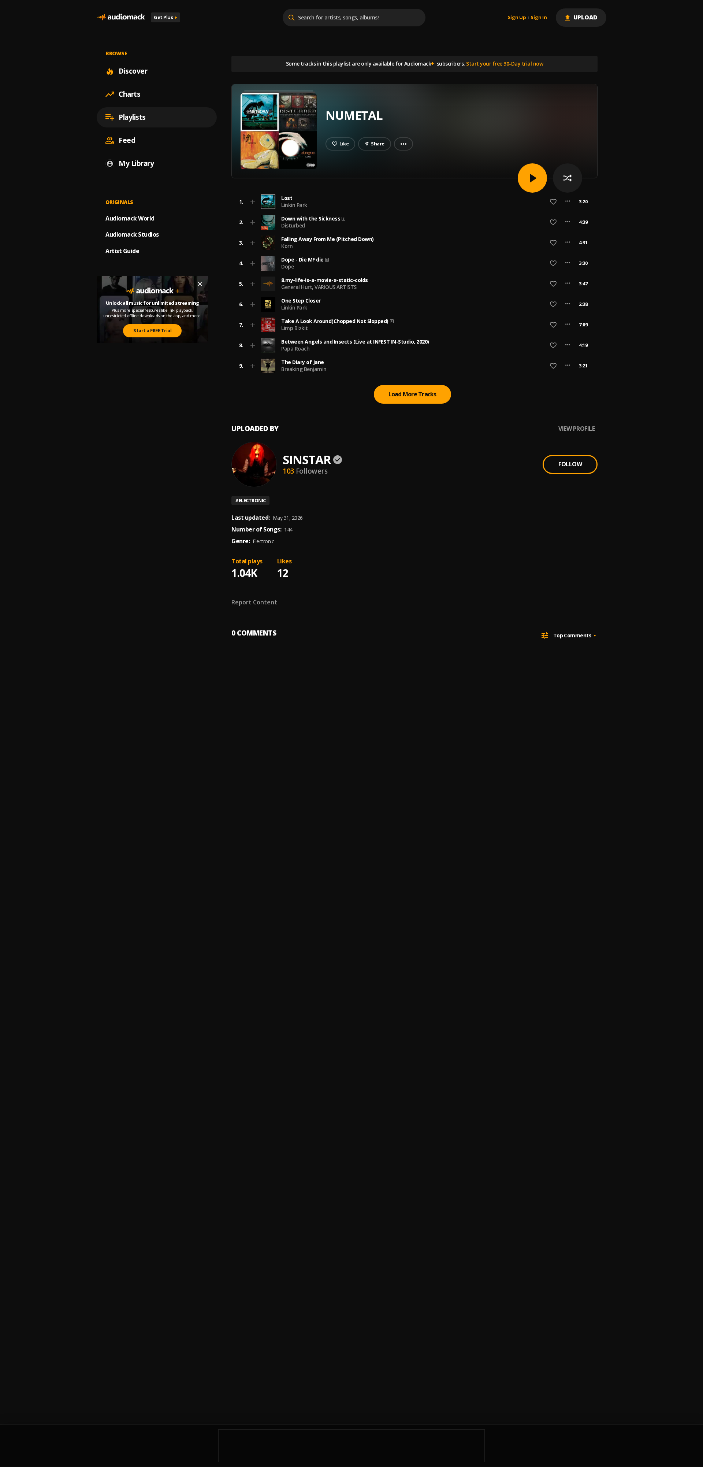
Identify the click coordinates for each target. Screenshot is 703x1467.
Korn (287, 245)
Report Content (254, 602)
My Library (136, 163)
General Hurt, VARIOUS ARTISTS (319, 287)
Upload (585, 17)
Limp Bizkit (294, 328)
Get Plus (165, 17)
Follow (570, 464)
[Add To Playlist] (252, 202)
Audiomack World (130, 218)
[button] (412, 202)
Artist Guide (122, 251)
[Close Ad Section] (200, 284)
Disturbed (293, 225)
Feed (127, 140)
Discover (133, 71)
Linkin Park (294, 204)
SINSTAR (307, 459)
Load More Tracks (412, 394)
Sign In (539, 18)
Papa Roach (295, 348)
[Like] (553, 202)
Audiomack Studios (132, 234)
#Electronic (250, 500)
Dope (287, 266)
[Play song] (532, 178)
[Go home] (121, 17)
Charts (129, 94)
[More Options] (567, 201)
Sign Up (517, 18)
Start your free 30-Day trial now (504, 63)
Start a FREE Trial (152, 330)
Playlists (132, 117)
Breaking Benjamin (304, 369)
